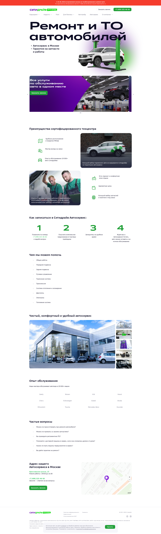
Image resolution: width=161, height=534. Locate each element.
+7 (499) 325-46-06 (122, 9)
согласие (63, 526)
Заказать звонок (104, 9)
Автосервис (94, 14)
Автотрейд (82, 14)
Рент (57, 14)
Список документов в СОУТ (70, 516)
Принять (110, 527)
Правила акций (67, 514)
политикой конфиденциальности (86, 529)
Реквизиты (85, 512)
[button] (80, 94)
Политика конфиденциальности (71, 512)
